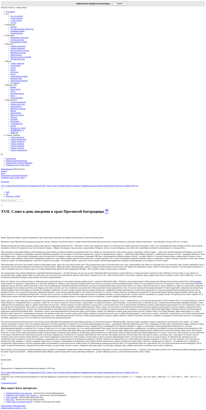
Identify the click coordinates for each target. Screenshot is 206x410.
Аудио (13, 68)
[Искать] (2, 205)
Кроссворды (15, 89)
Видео (13, 70)
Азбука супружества (18, 150)
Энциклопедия (16, 33)
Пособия (14, 119)
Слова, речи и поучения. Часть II (19, 402)
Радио (12, 74)
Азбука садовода (17, 148)
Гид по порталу (16, 16)
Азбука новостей (17, 63)
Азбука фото (15, 66)
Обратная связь (19, 406)
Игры (12, 96)
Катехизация (15, 113)
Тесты (12, 91)
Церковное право (17, 31)
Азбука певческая (17, 48)
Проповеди (15, 121)
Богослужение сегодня (19, 50)
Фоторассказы (16, 78)
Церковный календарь (19, 38)
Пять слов (10, 400)
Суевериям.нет (16, 124)
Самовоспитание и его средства (19, 393)
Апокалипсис (16, 106)
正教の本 (14, 133)
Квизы (13, 87)
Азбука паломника (18, 46)
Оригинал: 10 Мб (13, 196)
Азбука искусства (17, 104)
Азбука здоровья (17, 144)
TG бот (13, 23)
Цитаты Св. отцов (17, 128)
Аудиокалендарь (17, 40)
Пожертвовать (7, 169)
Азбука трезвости (17, 142)
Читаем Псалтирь (17, 59)
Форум (13, 126)
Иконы (13, 111)
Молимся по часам (18, 53)
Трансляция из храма (19, 76)
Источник (5, 182)
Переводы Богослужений (20, 57)
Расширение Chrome (18, 42)
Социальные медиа (9, 383)
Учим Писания (16, 98)
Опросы (13, 117)
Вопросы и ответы (18, 109)
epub (7, 192)
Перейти (120, 4)
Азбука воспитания (18, 139)
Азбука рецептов (17, 146)
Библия (13, 27)
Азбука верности (17, 137)
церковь (198, 281)
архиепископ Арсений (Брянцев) (14, 175)
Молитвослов (16, 55)
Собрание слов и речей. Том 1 (13, 178)
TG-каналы (15, 83)
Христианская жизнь (19, 81)
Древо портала (16, 18)
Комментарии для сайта (13, 408)
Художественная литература (21, 29)
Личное (4, 171)
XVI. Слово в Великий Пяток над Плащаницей (20, 186)
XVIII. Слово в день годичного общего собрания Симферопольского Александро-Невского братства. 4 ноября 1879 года (89, 186)
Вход (3, 173)
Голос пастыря (12, 397)
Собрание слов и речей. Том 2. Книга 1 (22, 395)
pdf (7, 194)
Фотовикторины (17, 93)
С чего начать (16, 20)
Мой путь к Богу (17, 115)
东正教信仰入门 (17, 130)
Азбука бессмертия (18, 102)
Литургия (14, 72)
